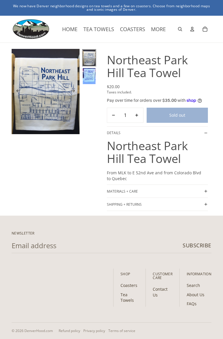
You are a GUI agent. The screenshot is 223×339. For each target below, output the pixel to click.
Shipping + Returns (124, 204)
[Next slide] (75, 91)
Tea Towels (127, 297)
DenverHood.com (38, 330)
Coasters (129, 285)
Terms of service (121, 330)
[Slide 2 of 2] (89, 76)
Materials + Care (122, 191)
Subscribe (197, 245)
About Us (195, 294)
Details (114, 132)
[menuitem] (158, 29)
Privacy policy (94, 330)
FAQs (192, 303)
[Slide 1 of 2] (89, 58)
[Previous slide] (16, 91)
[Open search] (180, 29)
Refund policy (69, 330)
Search (193, 285)
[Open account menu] (192, 29)
